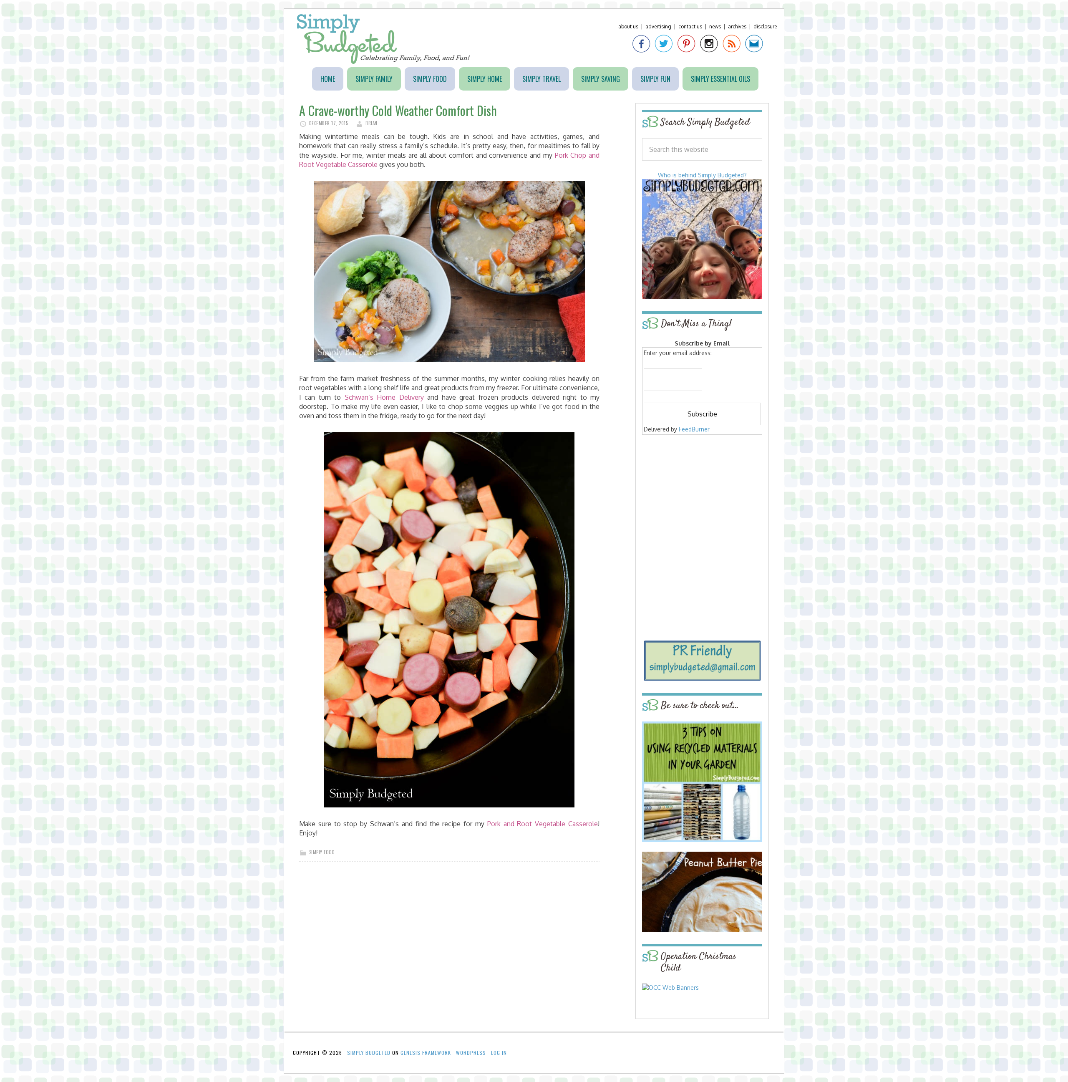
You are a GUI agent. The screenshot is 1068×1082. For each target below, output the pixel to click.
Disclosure (765, 26)
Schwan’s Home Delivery (384, 397)
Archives (737, 26)
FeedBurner (694, 429)
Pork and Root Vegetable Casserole (542, 824)
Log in (499, 1052)
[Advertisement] (702, 497)
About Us (628, 26)
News (715, 26)
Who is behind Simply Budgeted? (702, 175)
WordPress (471, 1052)
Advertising (658, 26)
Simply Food (322, 852)
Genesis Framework (425, 1052)
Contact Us (690, 26)
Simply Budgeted (383, 39)
